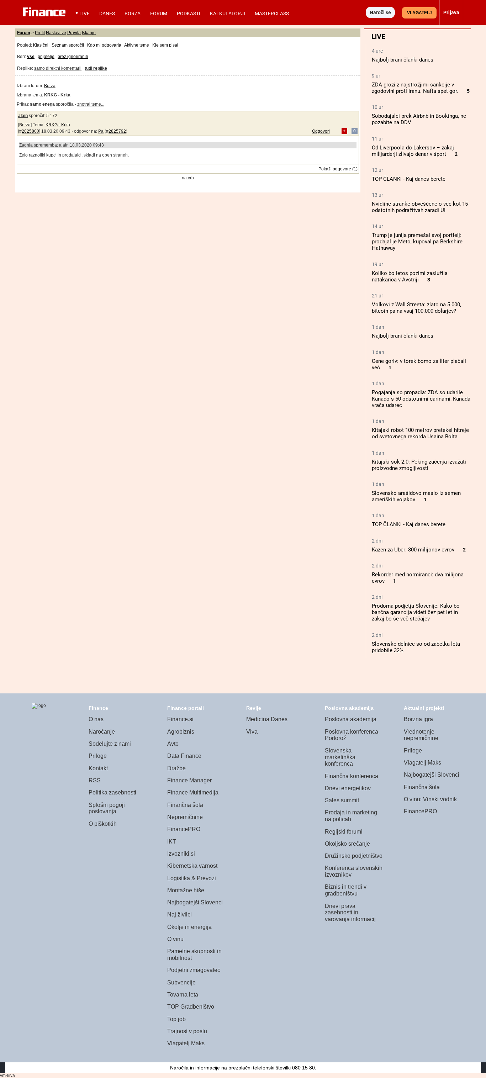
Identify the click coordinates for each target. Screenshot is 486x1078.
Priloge (98, 756)
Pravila (74, 32)
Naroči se (380, 12)
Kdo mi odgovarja (104, 45)
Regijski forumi (344, 832)
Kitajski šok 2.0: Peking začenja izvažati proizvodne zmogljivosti (419, 465)
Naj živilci (179, 914)
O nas (96, 719)
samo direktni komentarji (57, 68)
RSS (95, 780)
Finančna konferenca (351, 776)
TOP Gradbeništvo (190, 1007)
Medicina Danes (266, 719)
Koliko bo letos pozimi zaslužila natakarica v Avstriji (410, 276)
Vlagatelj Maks (186, 1043)
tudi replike (96, 68)
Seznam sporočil (68, 45)
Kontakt (98, 768)
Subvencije (181, 982)
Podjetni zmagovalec (193, 970)
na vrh (188, 177)
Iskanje (89, 32)
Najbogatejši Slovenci (195, 902)
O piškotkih (103, 824)
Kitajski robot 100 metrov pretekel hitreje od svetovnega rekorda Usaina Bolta (420, 433)
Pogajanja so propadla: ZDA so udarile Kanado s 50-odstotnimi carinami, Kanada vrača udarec (421, 398)
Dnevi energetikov (348, 788)
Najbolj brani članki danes (402, 60)
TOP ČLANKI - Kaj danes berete (408, 179)
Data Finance (184, 756)
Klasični (40, 45)
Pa (101, 131)
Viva (252, 732)
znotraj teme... (90, 104)
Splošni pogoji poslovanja (107, 808)
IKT (171, 842)
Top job (176, 1019)
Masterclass (272, 13)
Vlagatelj (419, 12)
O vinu (175, 939)
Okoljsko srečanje (347, 844)
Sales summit (342, 800)
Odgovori (321, 131)
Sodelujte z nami (110, 744)
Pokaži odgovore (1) (338, 169)
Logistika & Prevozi (191, 878)
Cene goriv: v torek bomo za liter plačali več (419, 364)
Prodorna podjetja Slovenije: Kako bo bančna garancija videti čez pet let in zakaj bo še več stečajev (416, 612)
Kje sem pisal (165, 45)
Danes (107, 13)
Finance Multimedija (192, 792)
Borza (133, 13)
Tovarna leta (182, 995)
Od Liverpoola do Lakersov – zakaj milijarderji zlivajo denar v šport (413, 150)
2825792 (117, 131)
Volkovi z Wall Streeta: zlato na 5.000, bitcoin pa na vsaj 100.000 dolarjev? (416, 307)
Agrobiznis (180, 732)
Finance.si (180, 719)
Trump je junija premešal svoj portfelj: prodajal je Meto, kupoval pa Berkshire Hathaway (417, 241)
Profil (40, 32)
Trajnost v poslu (187, 1031)
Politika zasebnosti (112, 792)
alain (23, 115)
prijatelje (46, 56)
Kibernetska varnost (192, 866)
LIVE (84, 13)
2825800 (30, 131)
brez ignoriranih (73, 56)
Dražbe (176, 768)
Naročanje (102, 732)
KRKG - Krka (58, 124)
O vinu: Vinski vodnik (430, 799)
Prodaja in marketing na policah (351, 815)
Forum (158, 13)
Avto (173, 744)
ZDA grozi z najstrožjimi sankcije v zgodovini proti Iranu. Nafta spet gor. (415, 87)
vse (31, 56)
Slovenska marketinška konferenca (340, 757)
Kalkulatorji (227, 13)
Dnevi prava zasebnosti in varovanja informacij (350, 912)
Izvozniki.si (181, 854)
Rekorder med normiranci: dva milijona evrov (418, 577)
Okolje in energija (189, 927)
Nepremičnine (185, 817)
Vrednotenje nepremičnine (421, 735)
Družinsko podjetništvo (353, 856)
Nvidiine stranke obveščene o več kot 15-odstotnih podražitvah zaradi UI (420, 207)
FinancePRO (183, 829)
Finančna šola (185, 805)
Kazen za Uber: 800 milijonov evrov (413, 549)
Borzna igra (418, 719)
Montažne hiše (185, 890)
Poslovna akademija (350, 719)
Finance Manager (189, 780)
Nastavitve (56, 32)
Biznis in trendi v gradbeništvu (345, 890)
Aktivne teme (136, 45)
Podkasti (188, 13)
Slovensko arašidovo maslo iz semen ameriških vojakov (416, 496)
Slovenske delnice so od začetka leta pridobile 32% (416, 647)
